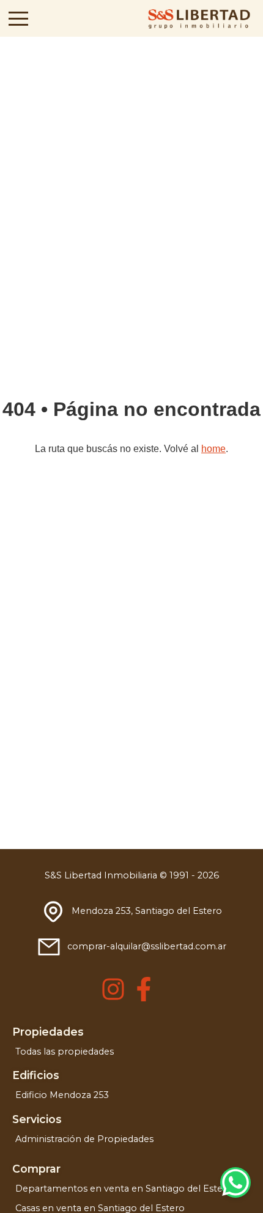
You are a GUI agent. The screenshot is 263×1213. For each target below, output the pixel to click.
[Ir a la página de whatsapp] (235, 1182)
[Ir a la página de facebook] (144, 998)
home (213, 448)
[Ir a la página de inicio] (198, 18)
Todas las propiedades (64, 1051)
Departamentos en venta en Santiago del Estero (123, 1188)
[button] (18, 18)
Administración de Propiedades (84, 1138)
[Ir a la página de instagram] (113, 998)
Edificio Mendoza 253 (62, 1094)
